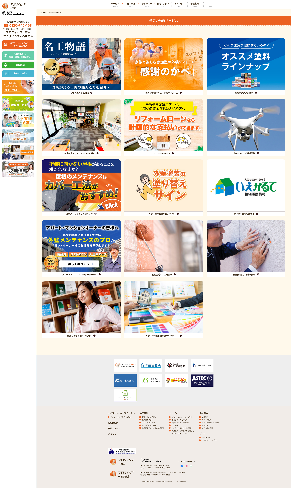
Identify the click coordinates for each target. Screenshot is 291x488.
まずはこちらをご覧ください (121, 413)
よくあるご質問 (207, 428)
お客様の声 (147, 4)
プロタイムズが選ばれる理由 (120, 417)
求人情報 (205, 425)
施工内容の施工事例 (149, 425)
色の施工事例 (147, 420)
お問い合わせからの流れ (210, 423)
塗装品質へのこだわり (180, 420)
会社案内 (195, 4)
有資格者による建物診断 (180, 423)
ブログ (210, 4)
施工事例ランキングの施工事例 (153, 428)
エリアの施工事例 (148, 423)
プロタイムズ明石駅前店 (18, 36)
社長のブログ (206, 437)
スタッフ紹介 (206, 420)
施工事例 (131, 4)
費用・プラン (163, 4)
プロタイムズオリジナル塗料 (182, 417)
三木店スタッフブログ (210, 440)
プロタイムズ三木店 (18, 32)
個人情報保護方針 (181, 481)
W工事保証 (176, 425)
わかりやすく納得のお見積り (182, 428)
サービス (173, 413)
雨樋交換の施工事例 (149, 417)
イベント (179, 4)
